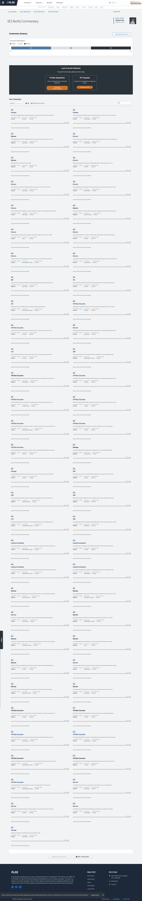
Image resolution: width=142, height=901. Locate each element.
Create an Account (19, 127)
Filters (1, 640)
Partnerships (59, 2)
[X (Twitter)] (20, 887)
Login (12, 127)
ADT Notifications (53, 11)
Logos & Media (90, 889)
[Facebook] (16, 887)
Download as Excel (38, 103)
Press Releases (91, 885)
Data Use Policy (105, 899)
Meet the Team (90, 875)
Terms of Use (126, 899)
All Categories (12, 11)
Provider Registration (57, 88)
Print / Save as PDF (83, 856)
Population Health (39, 11)
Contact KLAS (84, 87)
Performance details (122, 34)
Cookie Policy (95, 895)
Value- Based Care (25, 11)
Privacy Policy (116, 899)
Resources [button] (38, 2)
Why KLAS (49, 2)
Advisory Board (90, 879)
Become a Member (136, 3)
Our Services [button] (27, 2)
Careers (89, 882)
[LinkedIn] (12, 887)
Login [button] (137, 1)
